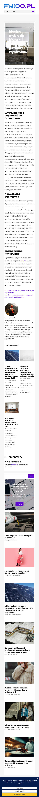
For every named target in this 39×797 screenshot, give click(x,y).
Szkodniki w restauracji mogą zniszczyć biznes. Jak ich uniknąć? (19, 763)
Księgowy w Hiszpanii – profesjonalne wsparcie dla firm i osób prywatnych (17, 650)
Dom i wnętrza (16, 614)
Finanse (24, 497)
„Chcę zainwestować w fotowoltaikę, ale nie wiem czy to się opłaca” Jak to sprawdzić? (11, 372)
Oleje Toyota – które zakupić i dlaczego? (18, 536)
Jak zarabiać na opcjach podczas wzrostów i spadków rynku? (19, 487)
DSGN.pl (23, 261)
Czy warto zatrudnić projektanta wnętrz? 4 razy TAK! (11, 422)
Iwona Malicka (24, 494)
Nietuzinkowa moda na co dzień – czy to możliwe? (17, 572)
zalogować (14, 465)
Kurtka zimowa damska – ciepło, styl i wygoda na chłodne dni (17, 690)
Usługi (15, 540)
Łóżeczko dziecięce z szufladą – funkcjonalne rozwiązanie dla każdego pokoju (27, 371)
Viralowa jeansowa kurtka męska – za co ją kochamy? (17, 726)
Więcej (19, 504)
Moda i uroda (17, 575)
